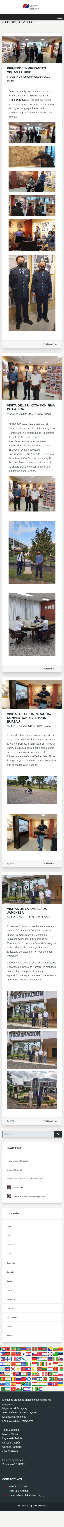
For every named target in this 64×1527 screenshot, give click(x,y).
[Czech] (34, 1354)
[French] (13, 1359)
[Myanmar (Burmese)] (34, 1374)
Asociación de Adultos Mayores (19, 1412)
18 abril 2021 (26, 726)
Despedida (11, 1263)
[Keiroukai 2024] (9, 1187)
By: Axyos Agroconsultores (32, 1505)
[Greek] (39, 1359)
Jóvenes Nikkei (10, 1451)
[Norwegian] (45, 1374)
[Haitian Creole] (50, 1359)
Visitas (10, 81)
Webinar (10, 1335)
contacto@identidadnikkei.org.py (27, 1495)
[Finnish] (8, 1359)
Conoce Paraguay (12, 1447)
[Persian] (55, 1374)
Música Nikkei (10, 1434)
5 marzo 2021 (27, 917)
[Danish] (39, 1354)
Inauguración (11, 1299)
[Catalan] (60, 1349)
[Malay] (2, 1374)
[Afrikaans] (2, 1349)
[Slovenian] (2, 1384)
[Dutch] (45, 1354)
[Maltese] (13, 1374)
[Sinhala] (55, 1379)
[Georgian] (29, 1359)
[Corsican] (23, 1354)
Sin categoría (12, 1317)
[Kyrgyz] (23, 1369)
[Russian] (18, 1379)
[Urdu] (2, 1389)
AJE (12, 76)
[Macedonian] (55, 1369)
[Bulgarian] (55, 1349)
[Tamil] (39, 1384)
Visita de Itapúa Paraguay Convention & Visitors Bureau (29, 717)
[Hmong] (13, 1364)
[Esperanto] (55, 1354)
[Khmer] (8, 1369)
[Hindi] (8, 1364)
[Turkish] (55, 1384)
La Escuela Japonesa (14, 1416)
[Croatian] (29, 1354)
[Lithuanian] (45, 1369)
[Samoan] (23, 1379)
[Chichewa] (8, 1354)
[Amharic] (13, 1349)
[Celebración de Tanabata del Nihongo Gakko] (9, 1196)
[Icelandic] (23, 1364)
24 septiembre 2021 (30, 76)
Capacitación (11, 1245)
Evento (9, 1281)
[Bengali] (45, 1349)
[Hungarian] (18, 1364)
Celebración (11, 1254)
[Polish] (60, 1374)
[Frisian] (18, 1359)
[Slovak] (60, 1379)
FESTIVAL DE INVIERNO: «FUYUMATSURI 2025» (25, 1179)
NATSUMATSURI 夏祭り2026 (17, 1161)
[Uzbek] (8, 1389)
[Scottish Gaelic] (29, 1379)
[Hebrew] (2, 1364)
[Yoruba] (34, 1389)
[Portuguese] (2, 1379)
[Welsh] (18, 1389)
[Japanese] (50, 1364)
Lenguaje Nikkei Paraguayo (17, 1421)
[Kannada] (60, 1364)
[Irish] (39, 1364)
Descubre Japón (11, 1442)
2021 (47, 76)
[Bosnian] (50, 1349)
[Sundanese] (18, 1384)
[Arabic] (18, 1349)
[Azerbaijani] (29, 1349)
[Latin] (34, 1369)
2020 (9, 1227)
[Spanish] (13, 1384)
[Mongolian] (29, 1374)
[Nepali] (39, 1374)
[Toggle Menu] (59, 17)
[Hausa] (55, 1359)
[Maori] (18, 1374)
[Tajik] (34, 1384)
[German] (34, 1359)
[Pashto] (50, 1374)
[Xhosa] (23, 1389)
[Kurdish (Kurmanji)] (18, 1369)
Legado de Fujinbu (12, 1438)
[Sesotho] (39, 1379)
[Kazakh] (2, 1369)
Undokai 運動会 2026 (14, 1170)
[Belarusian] (39, 1349)
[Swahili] (23, 1384)
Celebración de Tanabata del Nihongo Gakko (29, 1196)
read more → (50, 344)
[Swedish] (29, 1384)
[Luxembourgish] (50, 1369)
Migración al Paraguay (14, 1408)
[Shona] (45, 1379)
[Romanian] (13, 1379)
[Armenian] (23, 1349)
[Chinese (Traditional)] (18, 1354)
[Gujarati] (45, 1359)
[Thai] (50, 1384)
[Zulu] (39, 1389)
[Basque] (34, 1349)
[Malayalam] (8, 1374)
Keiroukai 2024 (18, 1188)
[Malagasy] (60, 1369)
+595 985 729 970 (19, 1491)
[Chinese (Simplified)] (13, 1354)
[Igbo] (29, 1364)
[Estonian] (60, 1354)
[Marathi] (23, 1374)
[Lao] (29, 1369)
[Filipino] (2, 1359)
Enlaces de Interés (12, 1460)
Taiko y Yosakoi (11, 1430)
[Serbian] (34, 1379)
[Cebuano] (2, 1354)
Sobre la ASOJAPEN (14, 1464)
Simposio (10, 1308)
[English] (50, 1354)
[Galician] (23, 1359)
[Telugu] (45, 1384)
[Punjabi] (8, 1379)
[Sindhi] (50, 1379)
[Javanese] (55, 1364)
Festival (9, 1290)
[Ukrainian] (60, 1384)
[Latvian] (39, 1369)
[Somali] (8, 1384)
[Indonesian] (34, 1364)
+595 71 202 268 (18, 1486)
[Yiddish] (29, 1389)
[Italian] (45, 1364)
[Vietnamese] (13, 1389)
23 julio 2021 (26, 414)
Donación (10, 1272)
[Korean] (13, 1369)
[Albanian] (8, 1349)
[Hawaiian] (60, 1359)
